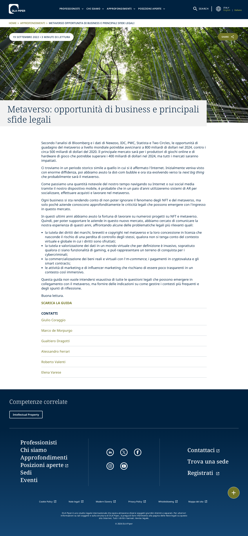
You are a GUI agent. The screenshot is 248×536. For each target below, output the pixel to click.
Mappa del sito (195, 501)
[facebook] (137, 452)
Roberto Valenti (53, 362)
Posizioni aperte (149, 8)
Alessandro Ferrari (55, 351)
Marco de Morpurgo (56, 330)
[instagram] (110, 466)
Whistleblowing (166, 501)
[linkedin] (110, 452)
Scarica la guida (56, 303)
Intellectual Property (26, 414)
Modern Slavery (104, 501)
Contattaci (201, 450)
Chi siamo (93, 8)
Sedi (26, 472)
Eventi (29, 480)
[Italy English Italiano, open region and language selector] (219, 9)
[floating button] (234, 493)
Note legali (74, 501)
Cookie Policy (46, 501)
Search (204, 8)
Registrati (201, 473)
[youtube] (124, 466)
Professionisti (69, 8)
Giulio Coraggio (53, 320)
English (226, 10)
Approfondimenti (119, 8)
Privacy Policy (135, 501)
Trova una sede (208, 461)
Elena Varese (51, 372)
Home (13, 23)
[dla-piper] (18, 9)
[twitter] (124, 452)
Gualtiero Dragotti (55, 341)
